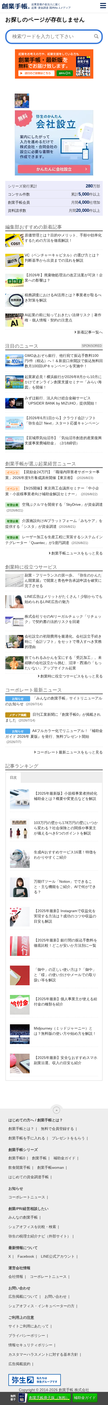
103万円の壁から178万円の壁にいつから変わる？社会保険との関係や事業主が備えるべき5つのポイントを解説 (66, 828)
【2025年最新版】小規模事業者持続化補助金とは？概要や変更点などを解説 (65, 796)
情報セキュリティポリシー (30, 1345)
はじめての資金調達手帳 (28, 1177)
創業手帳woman (50, 1167)
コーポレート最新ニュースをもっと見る (70, 752)
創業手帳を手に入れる (26, 1138)
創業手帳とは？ (21, 1129)
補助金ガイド (85, 1398)
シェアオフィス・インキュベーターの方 (41, 1306)
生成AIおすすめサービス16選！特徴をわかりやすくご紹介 (65, 854)
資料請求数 (17, 210)
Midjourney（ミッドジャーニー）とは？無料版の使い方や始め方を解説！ (65, 1031)
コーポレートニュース (26, 1197)
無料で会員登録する (57, 1129)
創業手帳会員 (19, 202)
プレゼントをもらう (68, 1138)
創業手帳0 (16, 1158)
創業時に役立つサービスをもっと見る (71, 676)
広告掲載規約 (19, 1364)
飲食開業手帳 (19, 1167)
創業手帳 (39, 1158)
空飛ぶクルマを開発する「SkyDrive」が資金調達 (62, 504)
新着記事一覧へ (90, 332)
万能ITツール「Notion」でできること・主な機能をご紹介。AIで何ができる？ (65, 886)
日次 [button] (13, 777)
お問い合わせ (56, 1296)
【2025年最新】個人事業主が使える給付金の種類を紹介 (65, 1001)
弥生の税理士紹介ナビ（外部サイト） (39, 1236)
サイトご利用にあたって (28, 1326)
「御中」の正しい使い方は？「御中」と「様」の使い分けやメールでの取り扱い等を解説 (65, 974)
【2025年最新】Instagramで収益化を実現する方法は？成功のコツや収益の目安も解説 (65, 916)
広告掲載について (23, 1296)
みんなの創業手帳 (23, 1217)
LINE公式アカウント (58, 1256)
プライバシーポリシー (26, 1335)
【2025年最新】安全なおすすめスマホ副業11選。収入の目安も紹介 (65, 1060)
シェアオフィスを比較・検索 (32, 1227)
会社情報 (15, 1276)
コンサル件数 (19, 194)
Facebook (26, 1256)
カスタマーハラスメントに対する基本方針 (43, 1354)
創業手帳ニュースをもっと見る (77, 553)
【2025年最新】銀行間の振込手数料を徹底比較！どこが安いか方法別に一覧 (65, 943)
